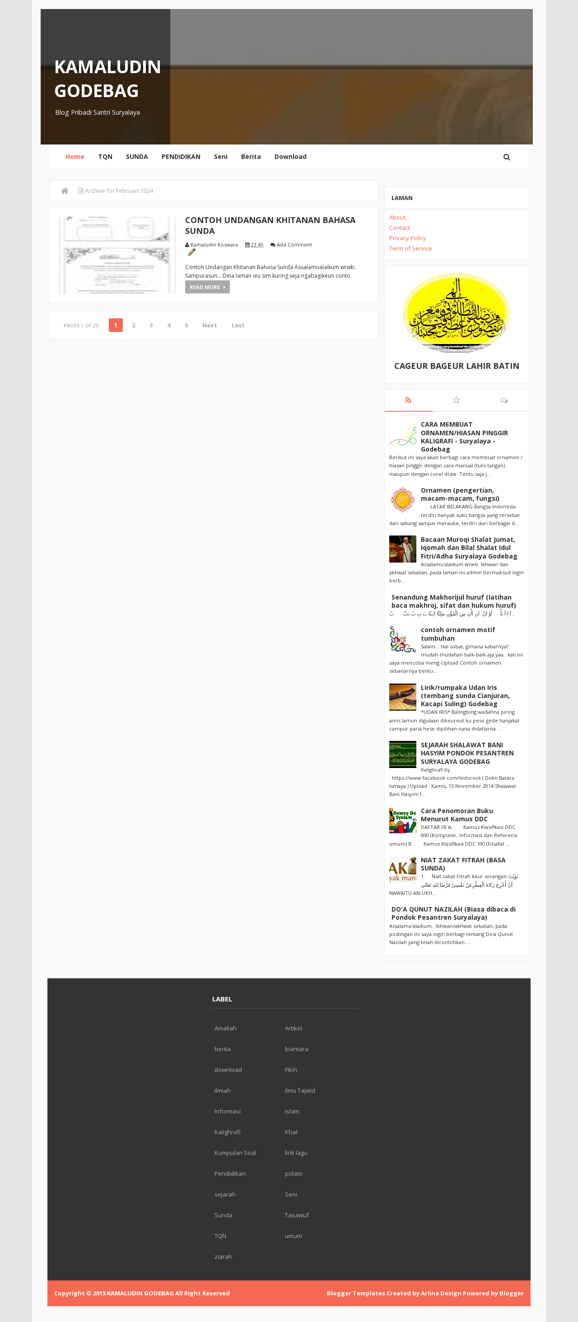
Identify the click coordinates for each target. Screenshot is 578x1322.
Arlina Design (441, 1293)
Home (74, 156)
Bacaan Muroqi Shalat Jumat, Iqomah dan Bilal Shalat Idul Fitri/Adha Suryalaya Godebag (469, 547)
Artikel (293, 1028)
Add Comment (294, 244)
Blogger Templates (356, 1293)
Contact (399, 227)
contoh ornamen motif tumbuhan (458, 633)
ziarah (223, 1256)
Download (291, 156)
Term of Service (410, 248)
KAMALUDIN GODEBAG (108, 78)
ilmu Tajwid (300, 1090)
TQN (105, 156)
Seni (221, 156)
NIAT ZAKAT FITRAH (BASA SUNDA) (463, 864)
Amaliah (225, 1028)
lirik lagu (296, 1153)
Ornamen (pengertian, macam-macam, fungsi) (460, 494)
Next (209, 325)
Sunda (223, 1215)
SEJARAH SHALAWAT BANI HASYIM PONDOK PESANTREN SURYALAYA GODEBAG (467, 752)
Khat (291, 1132)
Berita (251, 156)
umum (293, 1236)
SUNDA (137, 156)
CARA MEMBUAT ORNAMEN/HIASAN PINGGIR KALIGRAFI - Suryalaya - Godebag (464, 436)
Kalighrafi (227, 1132)
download (228, 1070)
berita (222, 1049)
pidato (294, 1173)
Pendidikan (230, 1173)
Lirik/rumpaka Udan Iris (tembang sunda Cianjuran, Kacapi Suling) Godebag (465, 695)
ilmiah (222, 1090)
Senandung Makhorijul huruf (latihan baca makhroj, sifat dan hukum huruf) (454, 601)
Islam (292, 1111)
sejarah (225, 1194)
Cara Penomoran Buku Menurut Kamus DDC (457, 814)
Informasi (227, 1111)
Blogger (511, 1293)
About (397, 217)
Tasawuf (297, 1215)
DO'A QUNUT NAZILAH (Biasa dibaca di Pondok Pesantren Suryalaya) (454, 913)
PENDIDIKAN (181, 156)
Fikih (291, 1070)
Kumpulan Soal (235, 1153)
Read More (205, 287)
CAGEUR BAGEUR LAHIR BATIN (456, 365)
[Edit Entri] (191, 251)
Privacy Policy (407, 238)
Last (238, 325)
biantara (296, 1049)
